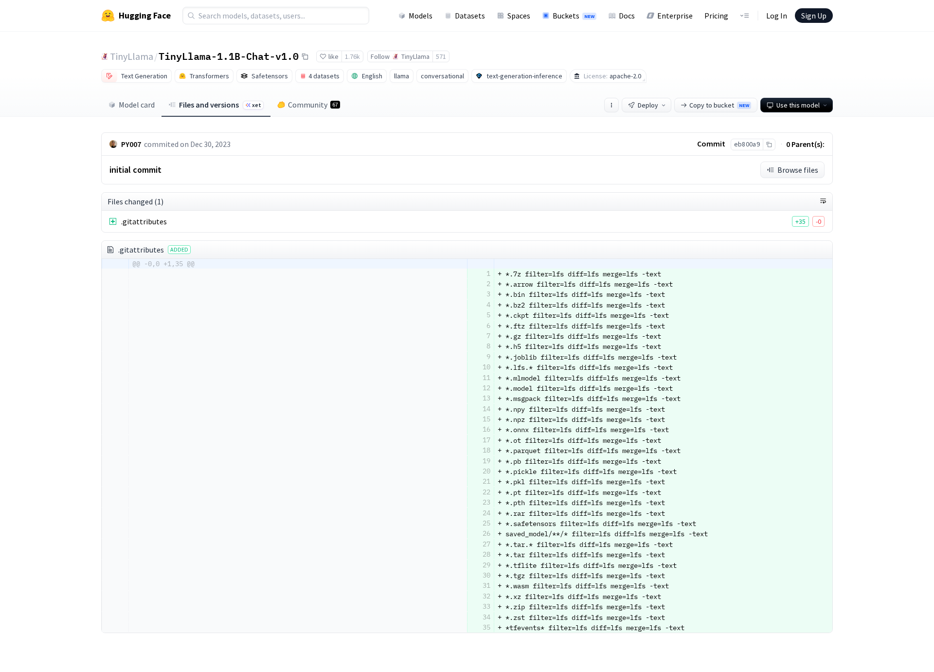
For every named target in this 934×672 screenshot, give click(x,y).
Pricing (716, 15)
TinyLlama (131, 56)
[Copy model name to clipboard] (305, 56)
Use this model (798, 105)
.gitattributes (144, 221)
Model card (137, 104)
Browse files (797, 170)
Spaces (518, 15)
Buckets (573, 15)
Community (313, 104)
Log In (776, 15)
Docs (627, 15)
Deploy (648, 105)
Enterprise (675, 15)
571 (441, 56)
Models (420, 15)
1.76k (352, 56)
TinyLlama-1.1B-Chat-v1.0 (229, 56)
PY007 (131, 144)
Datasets (470, 15)
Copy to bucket (719, 105)
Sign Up (813, 15)
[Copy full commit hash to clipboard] (769, 144)
